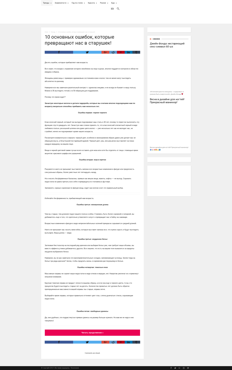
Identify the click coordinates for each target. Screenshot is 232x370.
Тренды (53, 32)
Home (46, 32)
